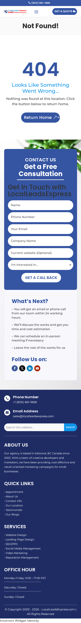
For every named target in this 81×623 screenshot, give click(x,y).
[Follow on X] (22, 368)
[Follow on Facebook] (15, 368)
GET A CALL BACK (41, 277)
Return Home (38, 117)
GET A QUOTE (63, 11)
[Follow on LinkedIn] (30, 368)
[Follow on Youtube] (37, 368)
